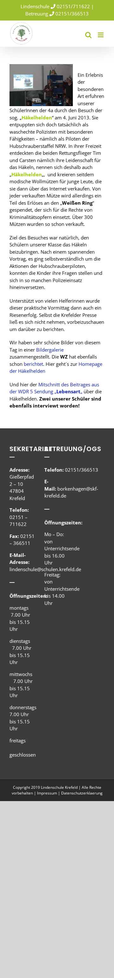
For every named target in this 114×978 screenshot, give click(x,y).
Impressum (47, 793)
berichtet (32, 364)
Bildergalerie (50, 350)
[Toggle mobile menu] (101, 35)
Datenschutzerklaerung (82, 793)
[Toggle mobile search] (88, 35)
